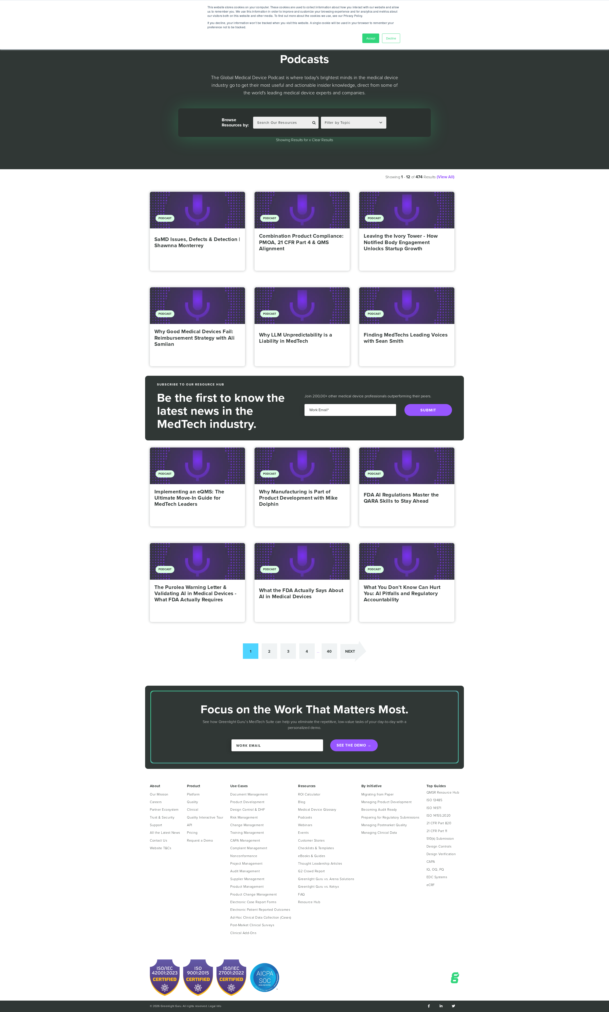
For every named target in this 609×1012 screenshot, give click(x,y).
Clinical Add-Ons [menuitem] (243, 932)
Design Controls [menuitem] (439, 846)
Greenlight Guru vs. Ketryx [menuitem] (318, 886)
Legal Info (214, 1006)
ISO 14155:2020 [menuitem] (439, 815)
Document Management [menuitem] (249, 794)
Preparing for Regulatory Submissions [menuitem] (390, 817)
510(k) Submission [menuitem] (440, 838)
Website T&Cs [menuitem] (160, 848)
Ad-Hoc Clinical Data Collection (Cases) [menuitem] (260, 917)
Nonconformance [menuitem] (243, 855)
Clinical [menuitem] (192, 809)
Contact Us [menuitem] (158, 840)
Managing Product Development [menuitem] (386, 802)
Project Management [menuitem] (246, 863)
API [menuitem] (189, 825)
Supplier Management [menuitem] (247, 879)
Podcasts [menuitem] (305, 817)
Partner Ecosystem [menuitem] (164, 809)
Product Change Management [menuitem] (253, 894)
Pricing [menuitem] (192, 832)
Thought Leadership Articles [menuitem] (320, 863)
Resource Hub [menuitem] (309, 902)
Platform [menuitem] (193, 794)
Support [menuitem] (156, 825)
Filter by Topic (337, 122)
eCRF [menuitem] (431, 884)
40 (329, 651)
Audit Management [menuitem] (245, 871)
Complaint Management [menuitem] (248, 848)
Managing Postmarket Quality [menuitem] (384, 825)
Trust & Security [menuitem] (162, 817)
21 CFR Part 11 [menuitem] (437, 831)
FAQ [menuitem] (301, 894)
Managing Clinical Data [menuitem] (379, 832)
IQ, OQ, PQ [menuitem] (435, 869)
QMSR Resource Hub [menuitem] (443, 792)
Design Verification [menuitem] (441, 854)
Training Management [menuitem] (247, 832)
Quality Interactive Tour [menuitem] (205, 817)
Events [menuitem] (303, 832)
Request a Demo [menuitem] (200, 840)
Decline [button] (391, 38)
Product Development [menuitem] (247, 802)
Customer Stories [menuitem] (311, 840)
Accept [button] (370, 38)
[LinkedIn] (441, 1006)
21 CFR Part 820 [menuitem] (439, 823)
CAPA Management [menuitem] (245, 840)
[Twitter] (453, 1006)
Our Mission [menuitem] (159, 794)
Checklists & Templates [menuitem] (316, 848)
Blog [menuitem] (301, 802)
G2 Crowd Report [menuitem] (311, 871)
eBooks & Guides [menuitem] (311, 855)
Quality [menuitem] (192, 802)
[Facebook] (428, 1006)
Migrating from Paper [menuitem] (377, 794)
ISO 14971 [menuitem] (434, 807)
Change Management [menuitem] (247, 825)
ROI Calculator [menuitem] (309, 794)
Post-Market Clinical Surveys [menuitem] (252, 925)
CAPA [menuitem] (431, 861)
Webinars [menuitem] (305, 825)
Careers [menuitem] (156, 802)
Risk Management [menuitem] (244, 817)
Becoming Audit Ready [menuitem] (379, 809)
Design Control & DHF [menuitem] (247, 809)
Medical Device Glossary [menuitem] (317, 809)
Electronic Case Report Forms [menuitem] (253, 902)
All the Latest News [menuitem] (165, 832)
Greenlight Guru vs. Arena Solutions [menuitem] (326, 879)
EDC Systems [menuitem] (437, 877)
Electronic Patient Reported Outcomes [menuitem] (260, 909)
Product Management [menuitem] (247, 886)
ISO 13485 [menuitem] (434, 800)
